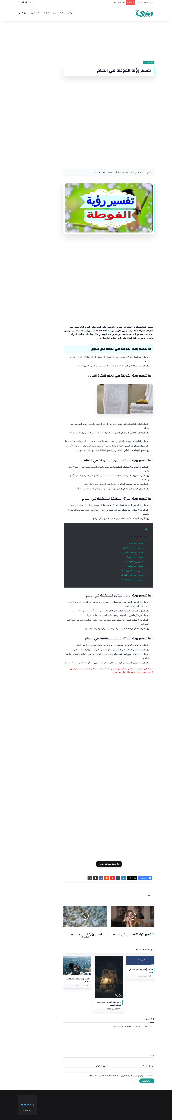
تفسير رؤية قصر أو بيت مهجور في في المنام (109, 1003)
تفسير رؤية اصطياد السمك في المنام (77, 980)
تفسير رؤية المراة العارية (132, 580)
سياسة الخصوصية (59, 13)
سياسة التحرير (35, 13)
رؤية (110, 330)
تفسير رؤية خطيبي (135, 566)
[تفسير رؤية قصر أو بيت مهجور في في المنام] (109, 977)
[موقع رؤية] (143, 13)
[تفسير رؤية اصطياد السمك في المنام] (77, 965)
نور (148, 172)
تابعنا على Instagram (109, 864)
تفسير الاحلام (149, 62)
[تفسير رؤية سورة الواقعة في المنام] (140, 960)
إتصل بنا (46, 13)
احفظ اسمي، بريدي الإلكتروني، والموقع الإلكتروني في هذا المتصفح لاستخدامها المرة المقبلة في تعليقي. (119, 1075)
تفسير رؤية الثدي (136, 543)
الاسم (152, 1056)
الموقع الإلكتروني (101, 1066)
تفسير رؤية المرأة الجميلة (132, 575)
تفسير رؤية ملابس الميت (132, 570)
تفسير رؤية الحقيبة (135, 557)
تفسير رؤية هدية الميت (133, 561)
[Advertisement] (108, 41)
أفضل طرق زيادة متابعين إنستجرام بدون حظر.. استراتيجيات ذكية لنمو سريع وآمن (99, 2)
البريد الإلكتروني (148, 1066)
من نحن (70, 13)
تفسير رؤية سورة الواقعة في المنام (141, 971)
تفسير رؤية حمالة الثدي (133, 547)
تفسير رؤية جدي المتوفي (132, 552)
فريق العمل (23, 13)
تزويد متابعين (27, 1110)
